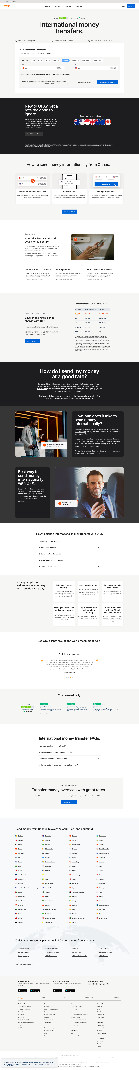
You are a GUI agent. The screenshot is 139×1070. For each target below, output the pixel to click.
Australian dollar (24, 946)
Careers (99, 1046)
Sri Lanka (102, 907)
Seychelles (102, 898)
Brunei (20, 842)
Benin (74, 838)
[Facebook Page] (89, 984)
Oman (20, 890)
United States (103, 916)
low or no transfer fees (68, 386)
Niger (73, 885)
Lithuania (48, 872)
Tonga (20, 916)
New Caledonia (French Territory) (28, 885)
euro (76, 946)
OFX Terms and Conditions (100, 145)
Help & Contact (89, 997)
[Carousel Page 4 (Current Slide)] (72, 675)
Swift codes (47, 1022)
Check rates (79, 6)
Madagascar (103, 872)
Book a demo (115, 997)
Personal (14, 1)
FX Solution (21, 1014)
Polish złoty (104, 946)
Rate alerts (47, 1017)
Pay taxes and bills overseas (78, 1019)
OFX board (100, 1041)
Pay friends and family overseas (79, 1014)
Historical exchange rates (51, 1011)
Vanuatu (20, 920)
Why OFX (57, 6)
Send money (74, 1009)
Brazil (101, 838)
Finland (47, 855)
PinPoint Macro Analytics (100, 342)
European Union (104, 851)
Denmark (21, 851)
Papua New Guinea (78, 890)
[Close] (55, 1060)
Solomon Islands (104, 903)
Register (130, 6)
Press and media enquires (77, 1035)
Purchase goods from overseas (79, 1022)
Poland (47, 894)
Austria (74, 834)
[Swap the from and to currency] (69, 68)
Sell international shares (77, 1025)
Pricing (20, 1027)
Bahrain (20, 838)
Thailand (74, 911)
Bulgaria (47, 842)
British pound (23, 950)
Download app (74, 1011)
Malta (74, 877)
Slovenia (74, 903)
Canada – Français (102, 1011)
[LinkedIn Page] (93, 984)
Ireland (74, 864)
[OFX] (7, 6)
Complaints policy (102, 1014)
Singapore (21, 903)
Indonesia (48, 864)
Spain (74, 907)
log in (52, 83)
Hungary (101, 859)
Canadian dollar (51, 946)
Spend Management (23, 1019)
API (72, 1033)
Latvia (101, 868)
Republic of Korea (50, 907)
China (20, 846)
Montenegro (49, 881)
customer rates (56, 384)
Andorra (20, 834)
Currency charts (48, 1019)
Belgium (47, 838)
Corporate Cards (22, 1011)
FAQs (65, 997)
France (74, 855)
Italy (100, 864)
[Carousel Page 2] (68, 675)
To (75, 64)
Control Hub (21, 1017)
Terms (97, 1066)
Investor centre (101, 1025)
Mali (46, 877)
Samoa (101, 894)
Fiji (19, 855)
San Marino (21, 898)
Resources (68, 6)
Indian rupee (77, 950)
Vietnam (74, 920)
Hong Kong (75, 859)
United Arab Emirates (78, 916)
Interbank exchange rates (51, 1009)
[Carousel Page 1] (66, 675)
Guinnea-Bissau (50, 859)
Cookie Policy (10, 1065)
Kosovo (47, 868)
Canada (101, 842)
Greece (20, 859)
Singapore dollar (105, 950)
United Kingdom (50, 916)
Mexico (101, 877)
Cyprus (74, 846)
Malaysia (20, 877)
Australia (48, 834)
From (22, 64)
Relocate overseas (75, 1017)
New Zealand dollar (81, 954)
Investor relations (101, 1033)
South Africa (22, 907)
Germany (102, 855)
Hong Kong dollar (52, 950)
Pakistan (47, 890)
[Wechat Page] (100, 984)
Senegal (74, 898)
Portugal (74, 894)
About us (99, 1006)
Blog (45, 1033)
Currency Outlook (49, 1030)
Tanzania (48, 911)
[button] (33, 60)
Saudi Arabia (49, 898)
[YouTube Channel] (104, 984)
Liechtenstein (22, 872)
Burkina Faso (76, 842)
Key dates (99, 1030)
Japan (20, 868)
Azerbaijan (102, 834)
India (19, 864)
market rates (42, 389)
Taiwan (20, 911)
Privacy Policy (101, 1017)
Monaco (20, 881)
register (47, 83)
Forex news (47, 1035)
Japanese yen (23, 954)
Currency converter (49, 1006)
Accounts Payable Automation (26, 1022)
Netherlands (103, 881)
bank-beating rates (30, 125)
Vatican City (49, 920)
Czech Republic (104, 846)
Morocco (75, 881)
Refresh (49, 53)
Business (7, 1)
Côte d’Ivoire (49, 846)
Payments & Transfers (24, 1009)
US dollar (103, 954)
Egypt (47, 851)
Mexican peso (52, 954)
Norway (101, 885)
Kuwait (74, 868)
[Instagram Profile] (107, 984)
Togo (100, 911)
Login (43, 997)
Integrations (21, 1025)
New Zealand (49, 885)
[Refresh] (19, 53)
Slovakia (47, 903)
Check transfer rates (49, 1014)
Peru (100, 890)
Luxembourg (76, 872)
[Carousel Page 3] (70, 675)
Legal (98, 1009)
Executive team (101, 1044)
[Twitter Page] (96, 984)
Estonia (74, 851)
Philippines (21, 894)
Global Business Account (24, 1006)
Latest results (100, 1027)
